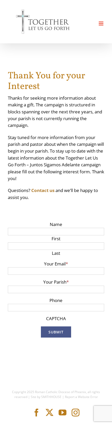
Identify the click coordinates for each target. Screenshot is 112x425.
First (56, 239)
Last (56, 253)
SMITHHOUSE (51, 397)
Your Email (56, 264)
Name (56, 224)
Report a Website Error (81, 397)
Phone (56, 300)
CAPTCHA (56, 318)
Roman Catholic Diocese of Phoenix (60, 392)
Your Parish (56, 282)
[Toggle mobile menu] (101, 23)
